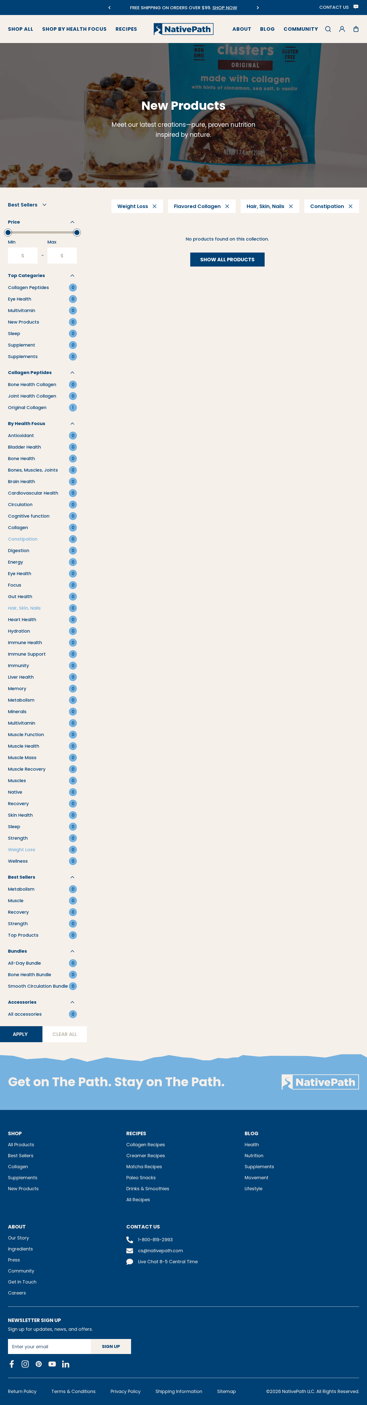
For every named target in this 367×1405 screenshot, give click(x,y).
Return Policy (22, 1391)
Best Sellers (20, 1155)
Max (51, 242)
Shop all (20, 29)
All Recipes (138, 1199)
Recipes (126, 29)
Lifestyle (253, 1188)
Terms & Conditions (73, 1391)
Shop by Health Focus (74, 29)
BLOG (251, 1133)
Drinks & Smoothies (147, 1188)
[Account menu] (342, 29)
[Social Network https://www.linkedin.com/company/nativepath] (65, 1363)
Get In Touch (22, 1282)
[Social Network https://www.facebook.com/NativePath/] (11, 1364)
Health (252, 1144)
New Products (23, 1188)
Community (301, 29)
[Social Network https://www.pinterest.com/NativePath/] (38, 1364)
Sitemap (226, 1391)
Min (11, 242)
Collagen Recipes (145, 1144)
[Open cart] (356, 29)
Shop (15, 1133)
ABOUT (17, 1226)
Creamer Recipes (145, 1155)
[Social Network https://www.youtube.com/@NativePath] (52, 1363)
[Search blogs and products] (328, 29)
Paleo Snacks (141, 1177)
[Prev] (109, 8)
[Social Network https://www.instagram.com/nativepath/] (25, 1364)
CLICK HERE (225, 11)
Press (14, 1260)
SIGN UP (111, 1346)
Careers (17, 1293)
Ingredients (20, 1249)
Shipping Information (179, 1391)
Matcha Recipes (144, 1166)
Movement (256, 1177)
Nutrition (254, 1155)
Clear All (64, 1034)
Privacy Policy (126, 1391)
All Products (21, 1144)
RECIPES (136, 1133)
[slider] (7, 232)
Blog (267, 29)
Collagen (18, 1166)
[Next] (258, 8)
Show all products (227, 259)
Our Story (18, 1238)
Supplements (22, 1177)
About (241, 29)
